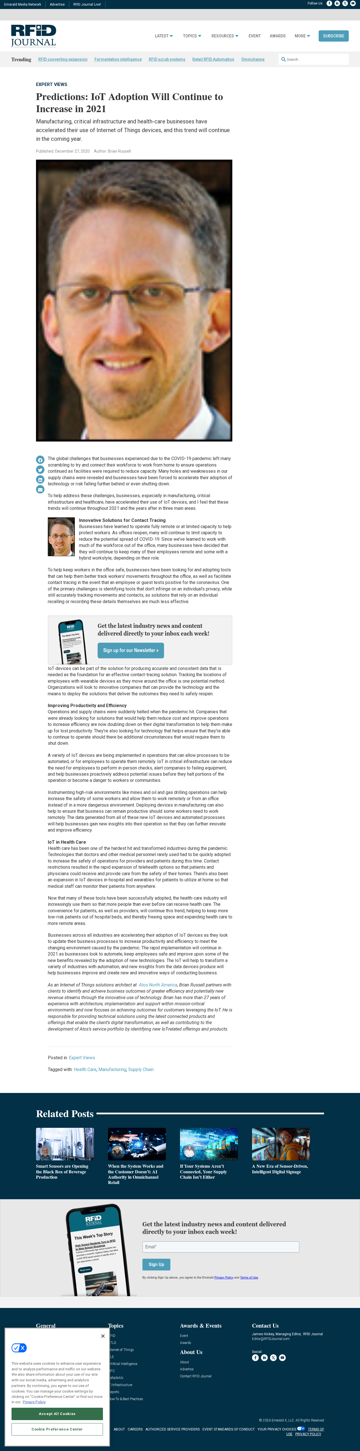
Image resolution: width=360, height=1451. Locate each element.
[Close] (103, 1336)
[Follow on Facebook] (329, 3)
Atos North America (158, 985)
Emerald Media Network (22, 4)
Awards (278, 36)
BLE (111, 1357)
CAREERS (135, 1429)
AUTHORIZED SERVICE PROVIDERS (172, 1429)
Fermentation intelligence (118, 59)
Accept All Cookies (57, 1414)
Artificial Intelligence (122, 1364)
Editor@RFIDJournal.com (271, 1339)
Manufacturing (112, 1069)
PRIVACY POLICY (308, 1434)
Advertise (57, 4)
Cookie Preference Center (57, 1429)
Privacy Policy (34, 1402)
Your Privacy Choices (277, 1429)
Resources (223, 36)
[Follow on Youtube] (353, 3)
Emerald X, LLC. (283, 1420)
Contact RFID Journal (196, 1376)
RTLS (112, 1343)
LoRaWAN (115, 1378)
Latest (161, 36)
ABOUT (119, 1429)
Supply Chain (141, 1069)
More (300, 36)
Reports (113, 1392)
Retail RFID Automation (213, 59)
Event (255, 36)
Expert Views (51, 84)
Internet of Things (121, 1350)
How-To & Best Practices (125, 1399)
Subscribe (333, 36)
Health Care (85, 1069)
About (184, 1362)
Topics (190, 36)
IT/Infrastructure (120, 1385)
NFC (111, 1371)
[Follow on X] (345, 3)
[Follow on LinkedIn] (337, 3)
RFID (111, 1336)
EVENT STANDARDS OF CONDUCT (228, 1429)
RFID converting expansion (62, 59)
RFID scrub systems (167, 59)
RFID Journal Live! (87, 4)
